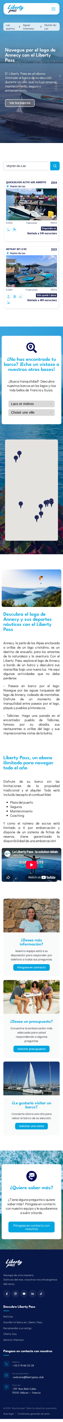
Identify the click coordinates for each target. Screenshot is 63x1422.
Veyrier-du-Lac (50, 26)
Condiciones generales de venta (34, 1413)
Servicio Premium (13, 1339)
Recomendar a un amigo (17, 1328)
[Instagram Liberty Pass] (15, 1293)
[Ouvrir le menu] (53, 8)
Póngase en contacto (31, 967)
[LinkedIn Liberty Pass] (32, 1293)
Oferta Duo (10, 1334)
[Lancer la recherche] (55, 166)
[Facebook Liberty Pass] (6, 1293)
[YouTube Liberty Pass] (24, 1293)
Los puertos (10, 26)
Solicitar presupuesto (31, 1049)
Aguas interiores (28, 26)
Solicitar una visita (31, 1126)
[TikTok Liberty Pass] (41, 1293)
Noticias (8, 1316)
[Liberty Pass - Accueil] (13, 1263)
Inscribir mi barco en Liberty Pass (22, 1322)
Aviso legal (8, 1413)
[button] (41, 507)
